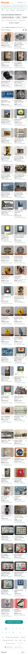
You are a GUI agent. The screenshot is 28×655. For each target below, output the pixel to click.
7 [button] (2, 632)
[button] (20, 2)
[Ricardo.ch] (5, 2)
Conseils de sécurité (10, 643)
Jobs (24, 640)
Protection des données (8, 640)
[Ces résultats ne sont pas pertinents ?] (24, 27)
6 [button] (23, 628)
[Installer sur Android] (19, 647)
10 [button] (12, 632)
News (20, 640)
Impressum (23, 637)
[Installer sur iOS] (8, 647)
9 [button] (9, 632)
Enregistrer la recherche (14, 622)
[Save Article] (13, 43)
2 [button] (9, 628)
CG (3, 637)
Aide (16, 640)
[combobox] (14, 7)
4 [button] (16, 628)
